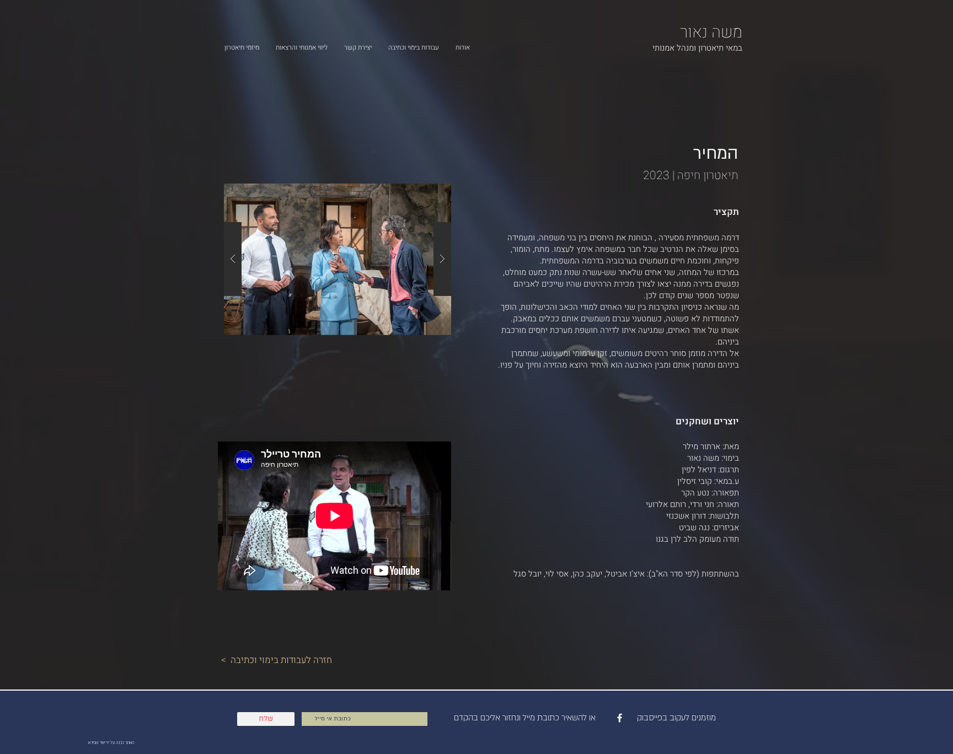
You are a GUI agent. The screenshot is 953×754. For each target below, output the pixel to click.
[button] (337, 259)
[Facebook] (619, 718)
